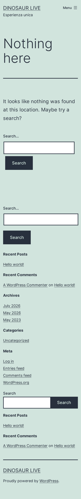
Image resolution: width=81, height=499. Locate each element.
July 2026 (11, 306)
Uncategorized (16, 340)
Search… (11, 136)
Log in (8, 361)
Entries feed (13, 368)
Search (9, 393)
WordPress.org (16, 382)
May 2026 (12, 313)
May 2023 (12, 320)
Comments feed (17, 375)
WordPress (48, 481)
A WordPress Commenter (25, 285)
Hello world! (13, 264)
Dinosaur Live (21, 8)
